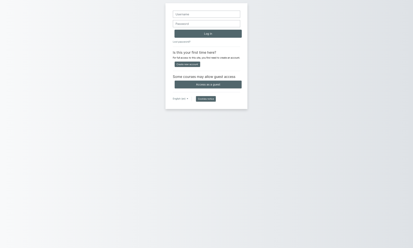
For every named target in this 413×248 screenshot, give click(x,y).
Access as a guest (208, 84)
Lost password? (181, 41)
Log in (208, 33)
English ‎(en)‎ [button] (179, 98)
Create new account (187, 64)
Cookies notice (206, 98)
